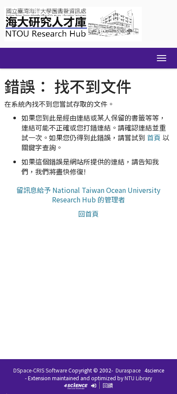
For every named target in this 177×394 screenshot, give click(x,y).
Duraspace (128, 370)
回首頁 (88, 213)
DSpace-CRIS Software (40, 370)
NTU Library (138, 378)
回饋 (108, 385)
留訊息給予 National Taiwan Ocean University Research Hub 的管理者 (88, 195)
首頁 (154, 137)
